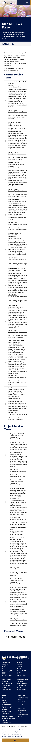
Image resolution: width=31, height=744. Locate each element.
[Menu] (27, 2)
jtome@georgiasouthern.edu (17, 377)
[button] (5, 101)
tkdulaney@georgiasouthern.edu (18, 332)
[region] (15, 734)
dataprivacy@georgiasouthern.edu (12, 736)
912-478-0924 (14, 517)
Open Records (22, 710)
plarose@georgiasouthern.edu (19, 568)
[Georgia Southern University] (8, 3)
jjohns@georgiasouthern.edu (17, 154)
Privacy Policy (6, 734)
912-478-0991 (14, 618)
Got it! (15, 740)
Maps (4, 700)
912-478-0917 (12, 189)
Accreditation (21, 706)
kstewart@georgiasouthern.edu (18, 191)
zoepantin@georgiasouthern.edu (18, 414)
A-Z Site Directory (8, 711)
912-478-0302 (12, 375)
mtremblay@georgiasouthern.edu (18, 224)
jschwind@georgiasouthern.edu (18, 112)
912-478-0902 (12, 412)
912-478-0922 (12, 295)
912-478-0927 (12, 258)
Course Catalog (7, 716)
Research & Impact (13, 32)
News (4, 695)
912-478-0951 (14, 470)
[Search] (20, 2)
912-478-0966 (14, 567)
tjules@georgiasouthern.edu (18, 471)
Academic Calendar (9, 718)
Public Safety (21, 695)
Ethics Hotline (21, 708)
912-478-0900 (12, 330)
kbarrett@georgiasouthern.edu (19, 620)
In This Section (8, 44)
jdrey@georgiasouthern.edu (18, 519)
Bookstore (5, 714)
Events (4, 698)
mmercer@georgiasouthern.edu (18, 296)
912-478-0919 (12, 110)
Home (4, 32)
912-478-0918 (12, 152)
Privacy (20, 712)
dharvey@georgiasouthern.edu (17, 259)
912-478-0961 (12, 222)
